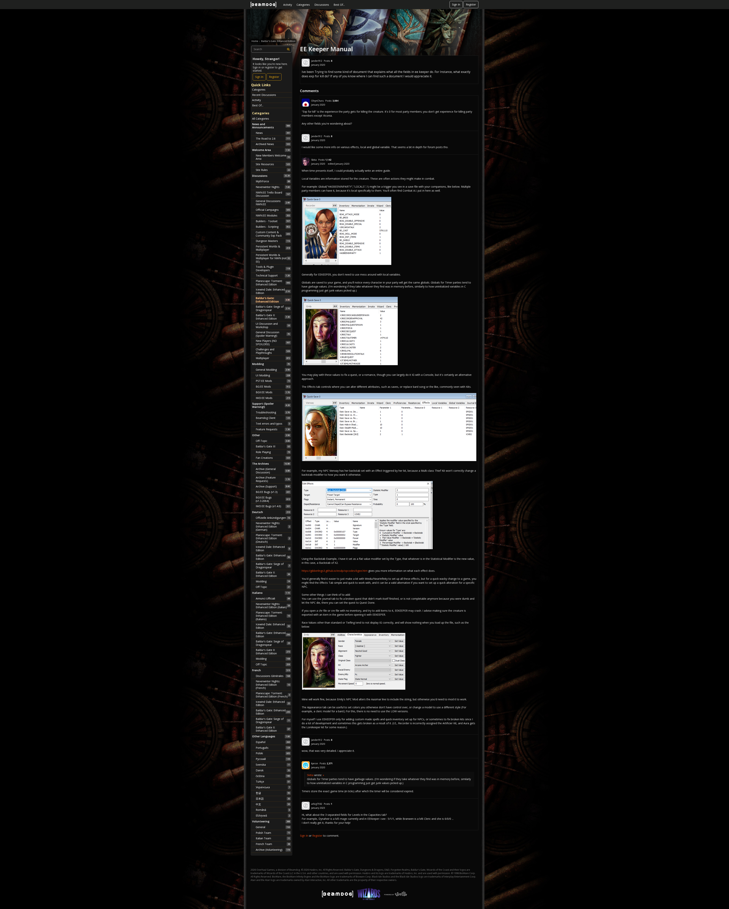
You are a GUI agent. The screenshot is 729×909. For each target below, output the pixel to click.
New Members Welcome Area (273, 157)
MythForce (273, 181)
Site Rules (273, 170)
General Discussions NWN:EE (273, 202)
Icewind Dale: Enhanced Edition (273, 291)
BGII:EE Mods (273, 392)
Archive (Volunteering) (273, 849)
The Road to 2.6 (273, 138)
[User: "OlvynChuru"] (306, 103)
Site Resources (273, 164)
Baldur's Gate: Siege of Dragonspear (273, 308)
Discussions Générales (273, 676)
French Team (273, 844)
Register (471, 4)
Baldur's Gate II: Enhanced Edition (273, 316)
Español (273, 742)
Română (273, 810)
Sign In (456, 4)
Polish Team (273, 833)
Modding (273, 581)
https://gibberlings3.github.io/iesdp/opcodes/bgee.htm (335, 571)
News (273, 133)
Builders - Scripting (273, 226)
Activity (287, 4)
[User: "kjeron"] (306, 765)
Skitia (314, 159)
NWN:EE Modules (273, 215)
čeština (273, 776)
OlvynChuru (317, 100)
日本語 (273, 798)
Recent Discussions (264, 95)
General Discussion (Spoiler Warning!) (273, 333)
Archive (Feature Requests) (273, 479)
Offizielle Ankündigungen (273, 518)
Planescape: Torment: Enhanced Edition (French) (273, 694)
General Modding (273, 369)
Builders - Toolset (273, 221)
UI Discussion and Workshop (273, 325)
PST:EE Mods (273, 381)
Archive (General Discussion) (273, 470)
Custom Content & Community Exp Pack (273, 233)
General (273, 827)
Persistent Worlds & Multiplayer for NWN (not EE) (273, 258)
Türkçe (273, 781)
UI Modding (273, 375)
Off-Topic (273, 441)
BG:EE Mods (273, 386)
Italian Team (273, 838)
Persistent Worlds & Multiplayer (273, 248)
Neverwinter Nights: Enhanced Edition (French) (273, 684)
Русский (273, 759)
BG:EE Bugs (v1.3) (273, 492)
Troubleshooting (273, 412)
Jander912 (316, 60)
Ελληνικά (273, 815)
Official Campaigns (273, 210)
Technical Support (273, 275)
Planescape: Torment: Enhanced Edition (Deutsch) (273, 538)
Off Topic (273, 587)
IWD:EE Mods (273, 398)
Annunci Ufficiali (273, 598)
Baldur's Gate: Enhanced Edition (273, 299)
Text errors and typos (273, 423)
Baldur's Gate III (273, 446)
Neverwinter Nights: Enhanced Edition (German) (273, 526)
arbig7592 (316, 804)
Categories (303, 4)
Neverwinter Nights (273, 187)
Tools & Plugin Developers (273, 268)
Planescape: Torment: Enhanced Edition (273, 282)
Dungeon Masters (273, 241)
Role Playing (273, 452)
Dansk (273, 770)
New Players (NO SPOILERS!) (273, 342)
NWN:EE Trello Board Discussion (273, 194)
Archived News (273, 144)
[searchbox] (271, 49)
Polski (273, 753)
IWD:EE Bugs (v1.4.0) (273, 506)
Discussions (321, 4)
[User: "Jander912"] (306, 63)
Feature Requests (273, 429)
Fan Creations (273, 458)
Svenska (273, 764)
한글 (273, 793)
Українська (273, 787)
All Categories (260, 118)
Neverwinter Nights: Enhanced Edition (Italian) (273, 605)
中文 (273, 804)
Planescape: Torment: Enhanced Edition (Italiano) (273, 616)
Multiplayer (273, 358)
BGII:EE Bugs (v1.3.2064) (273, 499)
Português (273, 747)
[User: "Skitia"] (306, 162)
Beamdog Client (273, 418)
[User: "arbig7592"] (306, 806)
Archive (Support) (273, 486)
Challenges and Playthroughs (273, 351)
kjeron (314, 763)
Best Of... (339, 4)
